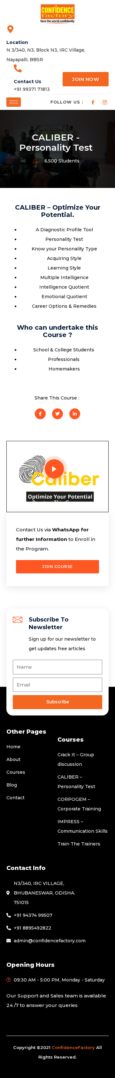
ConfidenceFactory (73, 1047)
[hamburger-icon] (13, 102)
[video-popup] (54, 468)
